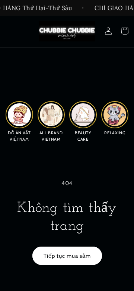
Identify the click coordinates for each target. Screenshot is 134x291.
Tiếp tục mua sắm (67, 256)
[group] (19, 121)
